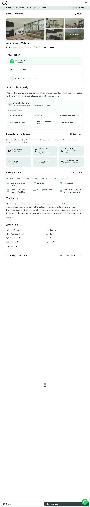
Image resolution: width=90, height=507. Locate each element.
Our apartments (21, 8)
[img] (45, 387)
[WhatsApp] (85, 502)
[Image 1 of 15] (25, 29)
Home (8, 8)
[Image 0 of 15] (54, 23)
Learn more (77, 134)
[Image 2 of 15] (54, 34)
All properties (78, 7)
